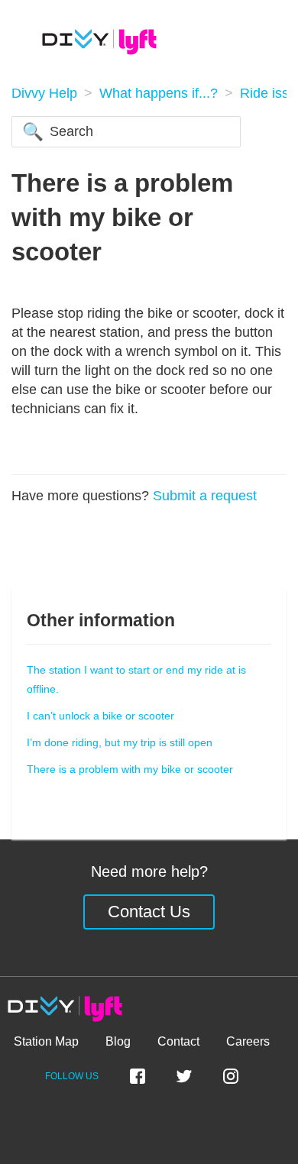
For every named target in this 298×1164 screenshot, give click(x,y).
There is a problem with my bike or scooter (130, 769)
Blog (118, 1041)
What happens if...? (158, 93)
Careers (248, 1041)
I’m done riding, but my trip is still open (119, 742)
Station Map (46, 1041)
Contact (178, 1041)
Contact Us (149, 911)
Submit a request (205, 495)
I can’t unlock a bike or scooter (100, 716)
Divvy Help (44, 93)
